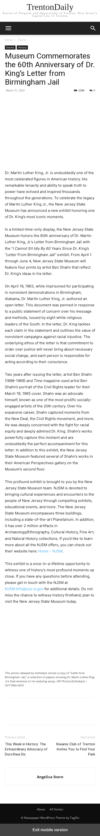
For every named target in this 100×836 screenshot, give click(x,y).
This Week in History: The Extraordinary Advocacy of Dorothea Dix (26, 749)
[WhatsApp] (43, 101)
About (41, 809)
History (22, 47)
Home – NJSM (50, 551)
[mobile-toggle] (8, 28)
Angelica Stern (50, 776)
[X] (21, 101)
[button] (93, 28)
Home (9, 40)
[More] (55, 101)
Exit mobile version (50, 829)
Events (22, 40)
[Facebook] (10, 101)
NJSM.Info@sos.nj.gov (24, 589)
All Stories (56, 809)
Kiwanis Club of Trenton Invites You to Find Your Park (75, 749)
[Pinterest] (32, 101)
